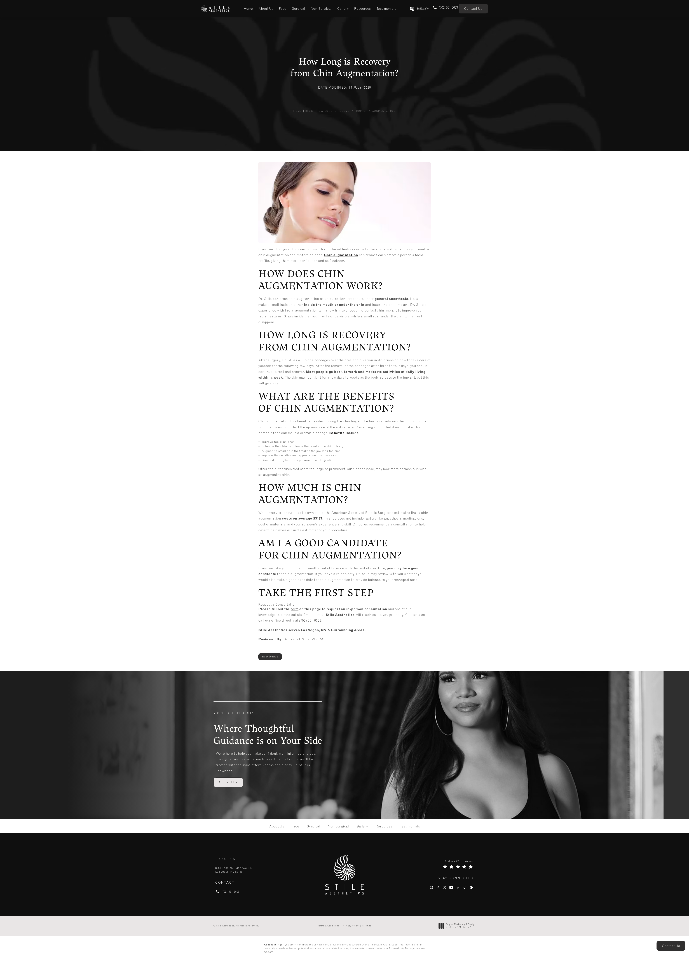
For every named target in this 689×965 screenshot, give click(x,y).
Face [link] (282, 9)
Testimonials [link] (386, 9)
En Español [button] (422, 8)
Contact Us (473, 9)
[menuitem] (248, 8)
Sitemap (366, 925)
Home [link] (248, 9)
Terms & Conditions (328, 925)
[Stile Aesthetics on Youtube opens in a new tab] (451, 887)
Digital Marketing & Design (460, 926)
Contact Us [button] (671, 946)
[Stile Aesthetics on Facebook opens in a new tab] (438, 887)
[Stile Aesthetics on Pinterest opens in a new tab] (471, 887)
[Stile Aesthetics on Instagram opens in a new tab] (431, 887)
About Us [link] (266, 9)
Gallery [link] (343, 9)
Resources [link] (362, 9)
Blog (309, 111)
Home (297, 111)
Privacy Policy (351, 925)
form (294, 609)
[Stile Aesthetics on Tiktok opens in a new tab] (464, 887)
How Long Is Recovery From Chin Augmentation (356, 111)
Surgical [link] (298, 9)
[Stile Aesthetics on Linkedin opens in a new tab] (458, 887)
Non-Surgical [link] (321, 9)
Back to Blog (270, 656)
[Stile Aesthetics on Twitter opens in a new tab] (444, 887)
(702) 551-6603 (310, 620)
